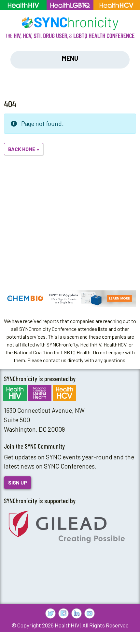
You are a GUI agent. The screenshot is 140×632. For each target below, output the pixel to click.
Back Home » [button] (23, 149)
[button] (70, 298)
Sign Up (17, 482)
